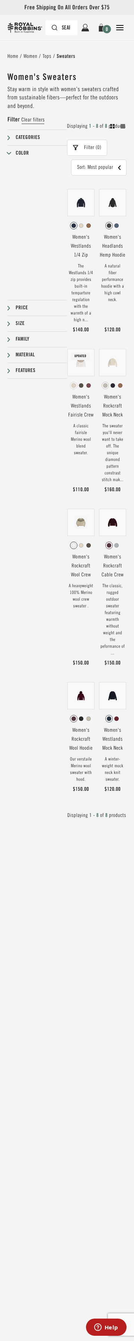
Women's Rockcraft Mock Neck (112, 406)
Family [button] (22, 339)
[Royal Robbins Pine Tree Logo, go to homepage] (28, 27)
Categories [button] (28, 137)
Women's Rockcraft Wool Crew (81, 566)
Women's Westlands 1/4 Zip (81, 246)
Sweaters (66, 56)
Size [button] (20, 323)
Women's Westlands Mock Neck (112, 739)
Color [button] (22, 153)
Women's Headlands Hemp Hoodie (112, 246)
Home (12, 56)
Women (30, 56)
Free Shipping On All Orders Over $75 (66, 7)
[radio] (73, 225)
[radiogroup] (81, 225)
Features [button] (25, 371)
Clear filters (33, 120)
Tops (46, 56)
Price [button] (22, 308)
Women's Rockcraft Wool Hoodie (81, 739)
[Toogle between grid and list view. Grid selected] (118, 127)
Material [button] (25, 355)
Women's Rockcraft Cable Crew (113, 566)
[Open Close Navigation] (120, 27)
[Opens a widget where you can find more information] (106, 1328)
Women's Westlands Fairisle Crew (80, 406)
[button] (102, 27)
